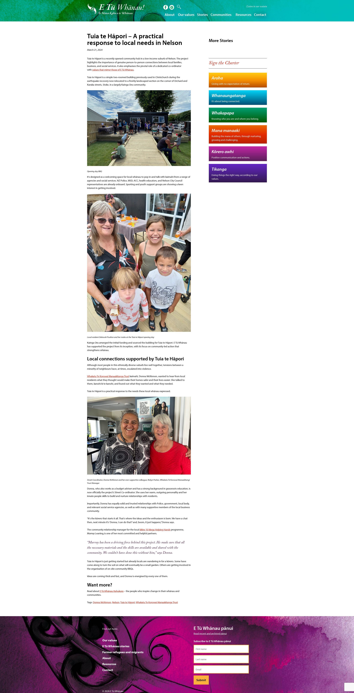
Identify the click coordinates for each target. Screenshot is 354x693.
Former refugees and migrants (123, 652)
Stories (202, 14)
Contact (260, 14)
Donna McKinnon (102, 602)
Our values (109, 640)
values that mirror (101, 69)
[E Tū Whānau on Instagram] (172, 7)
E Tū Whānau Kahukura (111, 591)
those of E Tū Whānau (122, 69)
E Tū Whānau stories (115, 646)
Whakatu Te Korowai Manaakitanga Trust (108, 376)
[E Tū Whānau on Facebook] (166, 7)
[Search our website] (177, 7)
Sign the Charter (224, 63)
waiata (256, 6)
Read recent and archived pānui (210, 633)
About (106, 658)
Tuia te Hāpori (127, 602)
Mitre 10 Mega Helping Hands (155, 529)
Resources (109, 664)
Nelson (115, 602)
